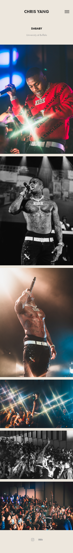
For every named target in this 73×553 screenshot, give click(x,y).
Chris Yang (36, 11)
